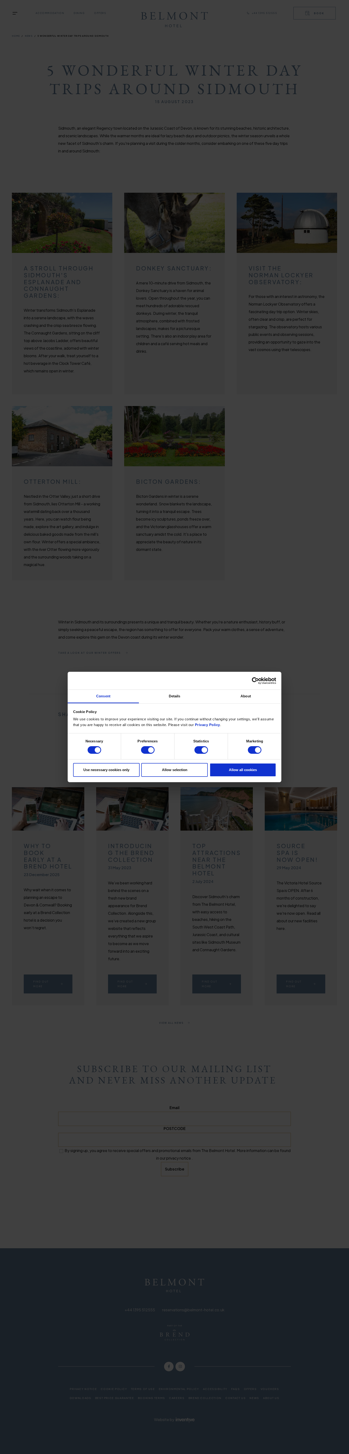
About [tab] (246, 696)
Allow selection (174, 770)
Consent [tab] (103, 696)
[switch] (148, 750)
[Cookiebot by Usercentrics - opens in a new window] (255, 680)
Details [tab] (174, 696)
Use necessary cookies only (106, 770)
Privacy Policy (207, 725)
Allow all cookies (243, 770)
